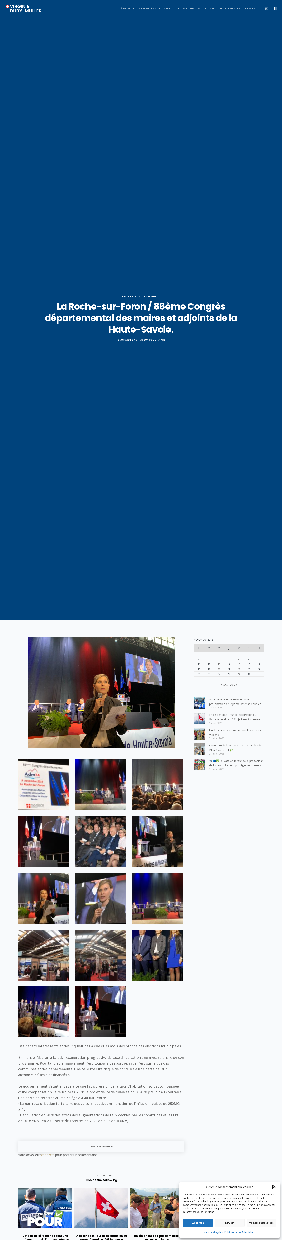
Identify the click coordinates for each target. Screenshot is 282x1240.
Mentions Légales (213, 1232)
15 (239, 664)
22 (239, 669)
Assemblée (152, 296)
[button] (274, 1187)
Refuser (229, 1222)
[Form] (264, 8)
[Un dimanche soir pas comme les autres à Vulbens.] (199, 734)
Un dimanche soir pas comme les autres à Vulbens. (235, 732)
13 (219, 664)
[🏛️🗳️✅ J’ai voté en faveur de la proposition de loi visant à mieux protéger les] (199, 764)
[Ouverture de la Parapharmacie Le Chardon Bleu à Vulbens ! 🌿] (199, 749)
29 (239, 673)
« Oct (224, 684)
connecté (47, 1155)
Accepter (198, 1222)
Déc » (233, 684)
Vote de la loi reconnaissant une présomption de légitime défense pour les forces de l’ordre (235, 702)
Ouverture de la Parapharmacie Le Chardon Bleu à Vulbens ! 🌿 (236, 748)
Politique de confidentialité (239, 1232)
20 (219, 669)
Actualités (131, 296)
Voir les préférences (261, 1222)
